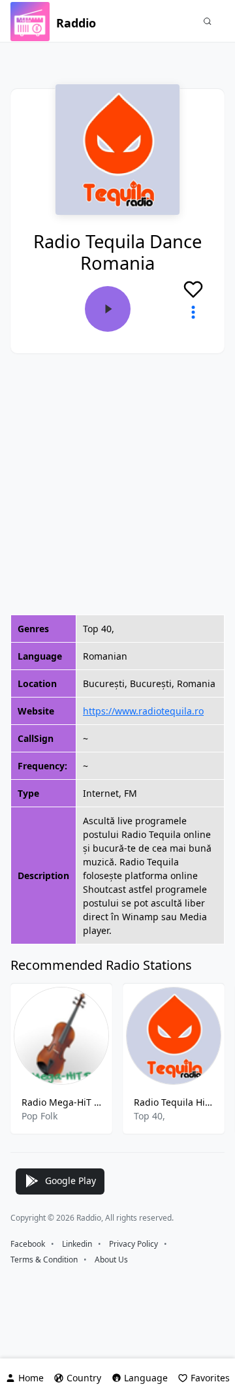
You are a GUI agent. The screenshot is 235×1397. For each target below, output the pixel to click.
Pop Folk (39, 1116)
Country (84, 1378)
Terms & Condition (44, 1259)
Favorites (210, 1378)
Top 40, (149, 1116)
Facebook (27, 1243)
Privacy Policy (133, 1243)
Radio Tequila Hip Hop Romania (173, 1102)
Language (146, 1378)
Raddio (76, 23)
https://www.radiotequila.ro (143, 711)
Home (31, 1378)
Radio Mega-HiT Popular (61, 1102)
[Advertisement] (117, 484)
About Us (111, 1259)
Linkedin (77, 1243)
